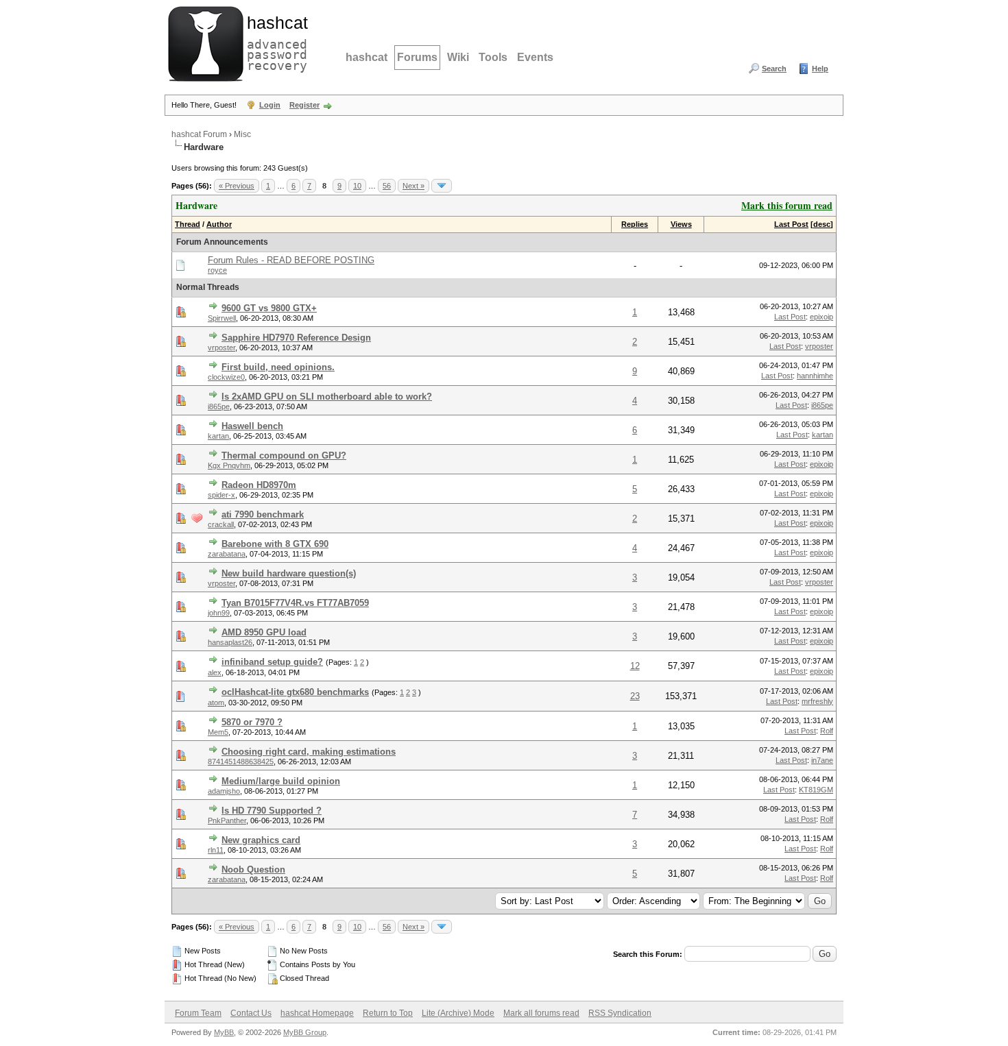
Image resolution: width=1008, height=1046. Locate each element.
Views (681, 224)
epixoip (821, 317)
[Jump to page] (441, 186)
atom (216, 702)
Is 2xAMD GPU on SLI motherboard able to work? (326, 396)
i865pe (219, 406)
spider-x (221, 495)
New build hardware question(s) (288, 573)
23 (635, 696)
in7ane (822, 760)
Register (304, 105)
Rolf (826, 731)
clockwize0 (226, 377)
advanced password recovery (274, 42)
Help (820, 68)
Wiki (458, 57)
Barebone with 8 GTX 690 (274, 544)
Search (774, 68)
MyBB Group (304, 1032)
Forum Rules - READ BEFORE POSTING (291, 260)
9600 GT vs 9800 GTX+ (269, 308)
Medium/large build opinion (280, 781)
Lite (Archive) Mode (458, 1013)
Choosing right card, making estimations (308, 751)
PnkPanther (227, 820)
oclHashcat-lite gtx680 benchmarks (295, 692)
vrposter (221, 347)
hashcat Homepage (317, 1013)
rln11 (216, 850)
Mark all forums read (541, 1013)
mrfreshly (817, 701)
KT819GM (816, 790)
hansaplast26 (230, 642)
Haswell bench (252, 426)
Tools (493, 57)
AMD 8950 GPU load (264, 632)
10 (357, 186)
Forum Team (198, 1013)
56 (387, 186)
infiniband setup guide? (272, 662)
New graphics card (260, 840)
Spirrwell (222, 318)
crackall (221, 524)
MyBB (224, 1032)
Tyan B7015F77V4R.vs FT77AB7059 (295, 603)
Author (219, 224)
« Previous (236, 186)
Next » (413, 186)
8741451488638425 (241, 761)
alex (214, 672)
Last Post (791, 224)
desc (821, 224)
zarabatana (226, 554)
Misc (242, 134)
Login (269, 105)
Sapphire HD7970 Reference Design (296, 337)
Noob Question (253, 869)
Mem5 (218, 732)
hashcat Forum (199, 134)
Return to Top (388, 1013)
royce (217, 270)
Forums (417, 57)
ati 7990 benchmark (262, 514)
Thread (187, 224)
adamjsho (224, 791)
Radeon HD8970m (258, 485)
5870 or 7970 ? (252, 722)
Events (535, 57)
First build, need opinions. (278, 367)
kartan (218, 436)
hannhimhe (815, 376)
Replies (634, 224)
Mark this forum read (786, 205)
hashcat (366, 57)
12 (635, 666)
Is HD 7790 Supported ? (271, 810)
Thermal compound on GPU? (283, 455)
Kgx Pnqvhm (229, 465)
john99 (219, 613)
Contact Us (251, 1013)
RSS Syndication (619, 1013)
